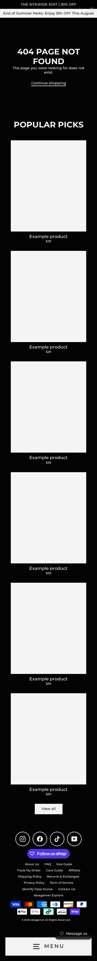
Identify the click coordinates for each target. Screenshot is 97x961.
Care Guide (54, 870)
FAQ (47, 864)
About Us (32, 864)
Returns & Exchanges (63, 876)
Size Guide (64, 864)
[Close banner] (92, 9)
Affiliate (74, 870)
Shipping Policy (29, 876)
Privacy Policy (34, 883)
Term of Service (61, 883)
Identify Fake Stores (37, 889)
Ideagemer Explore (48, 895)
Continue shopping (48, 83)
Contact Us (66, 889)
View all (48, 809)
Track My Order (29, 870)
